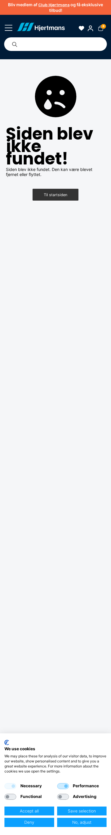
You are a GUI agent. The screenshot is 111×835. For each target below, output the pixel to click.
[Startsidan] (40, 28)
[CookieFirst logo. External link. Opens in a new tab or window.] (6, 742)
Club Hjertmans (54, 4)
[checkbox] (10, 786)
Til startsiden (55, 195)
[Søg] (14, 44)
